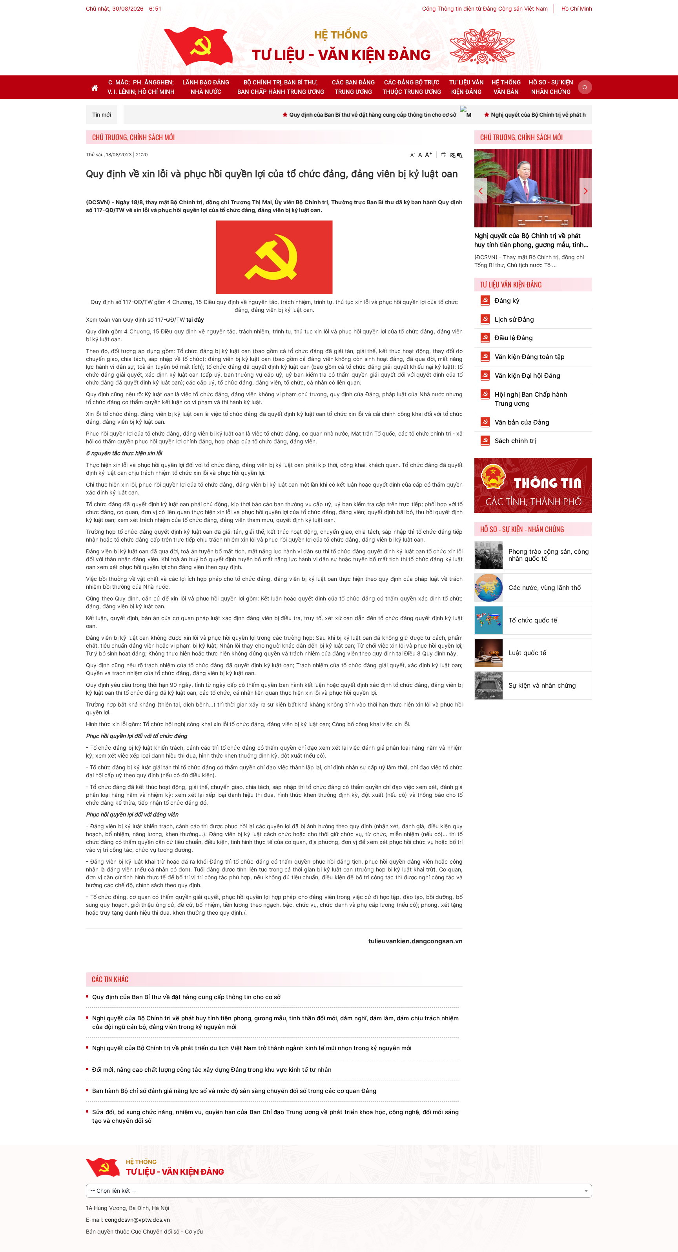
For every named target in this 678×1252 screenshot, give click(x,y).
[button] (585, 87)
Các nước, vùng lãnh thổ (544, 587)
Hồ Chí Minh (576, 8)
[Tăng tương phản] (452, 155)
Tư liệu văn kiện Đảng (511, 284)
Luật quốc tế (527, 653)
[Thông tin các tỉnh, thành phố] (533, 484)
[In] (443, 155)
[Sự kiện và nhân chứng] (489, 685)
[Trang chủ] (198, 45)
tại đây (195, 319)
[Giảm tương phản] (460, 155)
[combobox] (339, 1191)
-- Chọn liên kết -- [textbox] (113, 1190)
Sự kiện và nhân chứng (542, 685)
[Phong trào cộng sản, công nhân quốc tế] (489, 555)
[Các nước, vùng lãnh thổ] (489, 588)
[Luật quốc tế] (489, 653)
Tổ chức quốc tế (532, 620)
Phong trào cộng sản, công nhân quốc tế (548, 554)
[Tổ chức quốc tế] (489, 620)
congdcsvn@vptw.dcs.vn (137, 1219)
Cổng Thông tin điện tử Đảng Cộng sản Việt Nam (485, 8)
